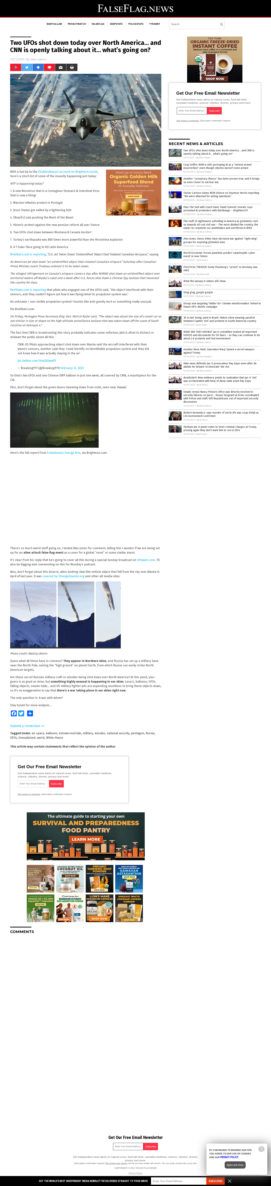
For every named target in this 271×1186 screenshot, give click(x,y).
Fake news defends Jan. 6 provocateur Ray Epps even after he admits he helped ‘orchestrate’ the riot (220, 365)
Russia (150, 733)
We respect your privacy (116, 1163)
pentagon (137, 733)
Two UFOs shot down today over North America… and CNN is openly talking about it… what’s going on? (218, 152)
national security (118, 733)
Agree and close (235, 1164)
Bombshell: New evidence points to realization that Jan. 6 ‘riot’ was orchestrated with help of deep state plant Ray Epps (220, 379)
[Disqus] (85, 983)
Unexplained (27, 737)
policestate (135, 24)
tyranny (154, 24)
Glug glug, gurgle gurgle (198, 292)
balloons (51, 733)
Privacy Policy (135, 1173)
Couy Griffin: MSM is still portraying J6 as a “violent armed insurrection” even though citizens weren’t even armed (217, 166)
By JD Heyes (202, 260)
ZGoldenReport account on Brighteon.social (67, 171)
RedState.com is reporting (28, 290)
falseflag (98, 24)
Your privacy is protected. (29, 794)
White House (54, 737)
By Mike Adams (203, 157)
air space (38, 733)
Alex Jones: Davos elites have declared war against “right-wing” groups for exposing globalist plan (220, 240)
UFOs (13, 737)
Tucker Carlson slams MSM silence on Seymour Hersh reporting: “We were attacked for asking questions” (221, 194)
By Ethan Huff (203, 274)
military (88, 733)
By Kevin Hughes (204, 172)
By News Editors (204, 186)
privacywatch (77, 24)
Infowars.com (146, 560)
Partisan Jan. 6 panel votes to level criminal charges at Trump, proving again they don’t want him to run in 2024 (220, 428)
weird (41, 737)
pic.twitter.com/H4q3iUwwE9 (37, 360)
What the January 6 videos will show (204, 281)
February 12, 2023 (72, 368)
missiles (99, 733)
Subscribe (216, 1181)
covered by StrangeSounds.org (63, 576)
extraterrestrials (70, 733)
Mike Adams (38, 59)
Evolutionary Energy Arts (63, 453)
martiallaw (54, 24)
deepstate (116, 24)
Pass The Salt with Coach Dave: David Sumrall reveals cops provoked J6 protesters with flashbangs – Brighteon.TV (218, 209)
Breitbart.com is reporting (28, 254)
